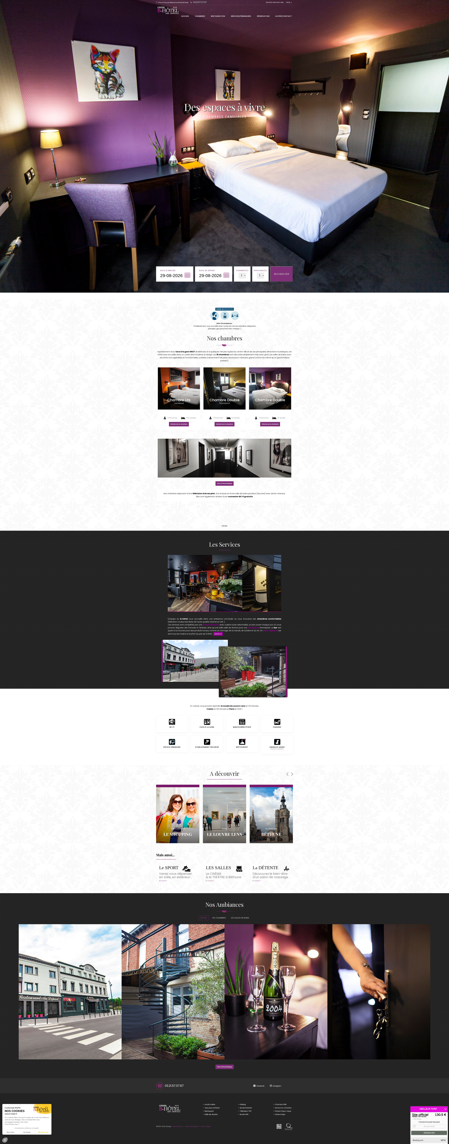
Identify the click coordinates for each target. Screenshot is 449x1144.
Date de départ (207, 270)
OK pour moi (43, 1132)
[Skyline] (166, 8)
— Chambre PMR (279, 1104)
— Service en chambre (282, 1108)
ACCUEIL (185, 16)
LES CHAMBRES (219, 917)
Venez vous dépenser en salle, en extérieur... (175, 875)
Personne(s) (260, 270)
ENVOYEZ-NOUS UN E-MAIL (275, 2)
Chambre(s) (242, 270)
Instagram (276, 1086)
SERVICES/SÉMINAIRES (241, 16)
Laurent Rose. (177, 1126)
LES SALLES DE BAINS (240, 917)
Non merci (10, 1132)
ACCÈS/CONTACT (283, 16)
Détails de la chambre (178, 424)
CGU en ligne (205, 1126)
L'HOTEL (203, 917)
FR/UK (288, 2)
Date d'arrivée (168, 270)
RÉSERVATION (263, 16)
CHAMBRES (200, 16)
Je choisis (27, 1132)
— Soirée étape (279, 1114)
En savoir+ (163, 881)
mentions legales (191, 1126)
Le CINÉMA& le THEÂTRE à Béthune (223, 875)
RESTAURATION (218, 16)
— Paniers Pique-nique (282, 1111)
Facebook (259, 1086)
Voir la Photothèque (224, 483)
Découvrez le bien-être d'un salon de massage (270, 875)
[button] (5, 1140)
